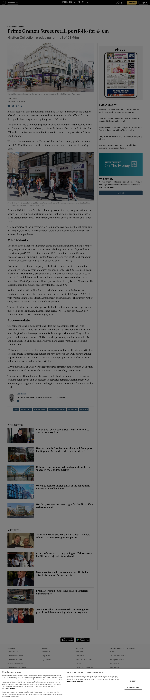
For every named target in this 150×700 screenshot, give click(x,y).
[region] (75, 684)
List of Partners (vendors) (75, 682)
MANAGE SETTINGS (133, 687)
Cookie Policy (10, 688)
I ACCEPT (133, 681)
